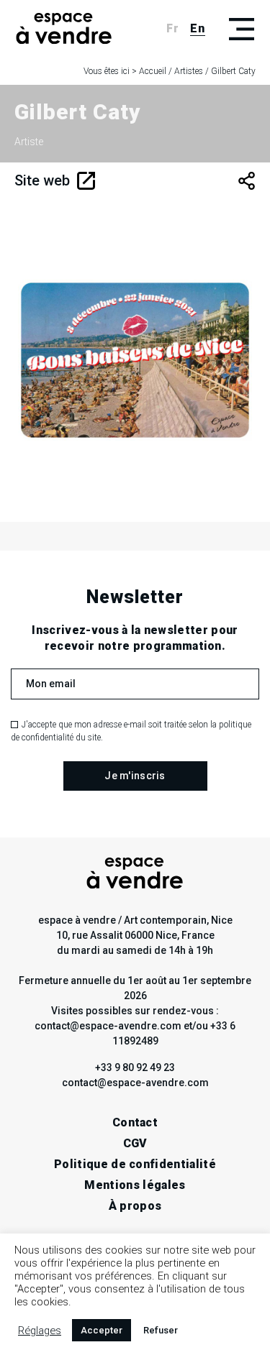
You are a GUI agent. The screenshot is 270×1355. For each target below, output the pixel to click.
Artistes (188, 71)
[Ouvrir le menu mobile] (241, 29)
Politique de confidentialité (135, 1164)
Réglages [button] (39, 1330)
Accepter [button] (101, 1330)
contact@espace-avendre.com (135, 1082)
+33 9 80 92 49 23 (135, 1067)
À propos (135, 1206)
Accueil (152, 71)
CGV (135, 1143)
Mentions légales (134, 1185)
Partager (247, 181)
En (197, 28)
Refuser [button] (160, 1330)
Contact (135, 1122)
